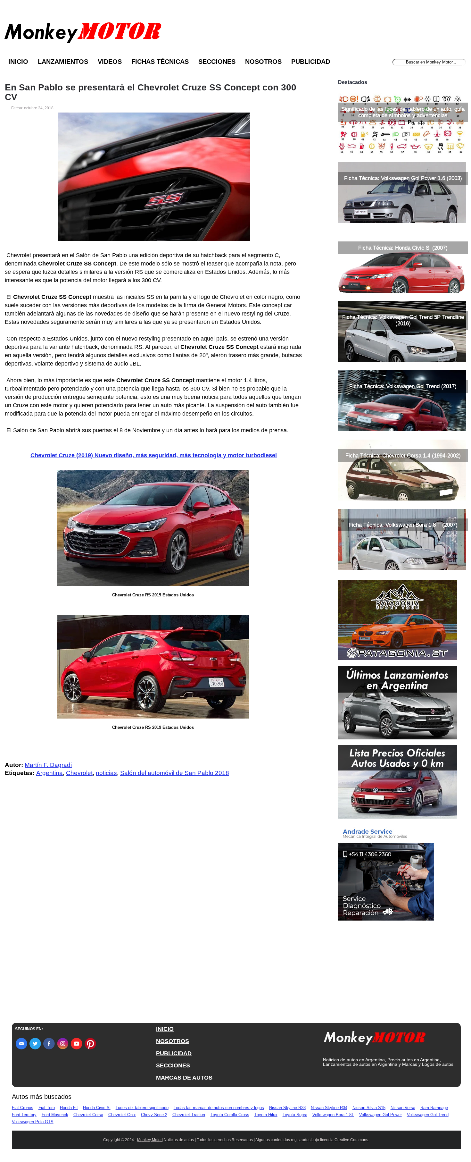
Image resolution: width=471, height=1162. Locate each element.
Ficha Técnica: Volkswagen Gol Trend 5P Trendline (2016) (403, 320)
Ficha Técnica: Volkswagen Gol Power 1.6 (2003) (403, 178)
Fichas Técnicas (160, 61)
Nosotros (263, 61)
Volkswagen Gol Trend (428, 1114)
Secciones (217, 61)
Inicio (18, 61)
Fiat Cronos (22, 1107)
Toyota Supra (295, 1114)
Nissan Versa (403, 1107)
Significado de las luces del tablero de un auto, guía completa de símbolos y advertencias (403, 112)
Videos (110, 61)
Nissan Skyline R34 (329, 1107)
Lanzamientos (63, 61)
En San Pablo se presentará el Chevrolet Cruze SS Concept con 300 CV (150, 92)
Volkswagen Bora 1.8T (333, 1114)
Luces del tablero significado (142, 1107)
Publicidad (310, 61)
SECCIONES (173, 1065)
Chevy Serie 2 (154, 1114)
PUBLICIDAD (174, 1053)
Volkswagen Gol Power (380, 1114)
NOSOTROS (172, 1041)
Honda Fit (69, 1107)
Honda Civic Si (97, 1107)
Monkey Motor (149, 1140)
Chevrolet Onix (122, 1114)
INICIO (165, 1029)
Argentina (49, 773)
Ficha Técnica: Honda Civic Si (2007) (403, 248)
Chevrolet (79, 773)
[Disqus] (155, 910)
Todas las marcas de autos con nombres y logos (219, 1107)
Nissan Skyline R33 (287, 1107)
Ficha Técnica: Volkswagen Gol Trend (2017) (403, 386)
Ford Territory (24, 1114)
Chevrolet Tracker (188, 1114)
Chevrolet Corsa (88, 1114)
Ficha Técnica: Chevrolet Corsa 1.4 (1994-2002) (403, 455)
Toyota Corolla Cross (230, 1114)
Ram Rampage (434, 1107)
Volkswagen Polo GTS (33, 1121)
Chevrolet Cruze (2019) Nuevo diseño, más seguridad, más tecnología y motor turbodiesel (153, 455)
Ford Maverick (55, 1114)
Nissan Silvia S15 (368, 1107)
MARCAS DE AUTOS (184, 1077)
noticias (106, 773)
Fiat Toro (46, 1107)
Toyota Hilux (265, 1114)
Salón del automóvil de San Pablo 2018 (174, 773)
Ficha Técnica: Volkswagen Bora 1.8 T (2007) (403, 525)
